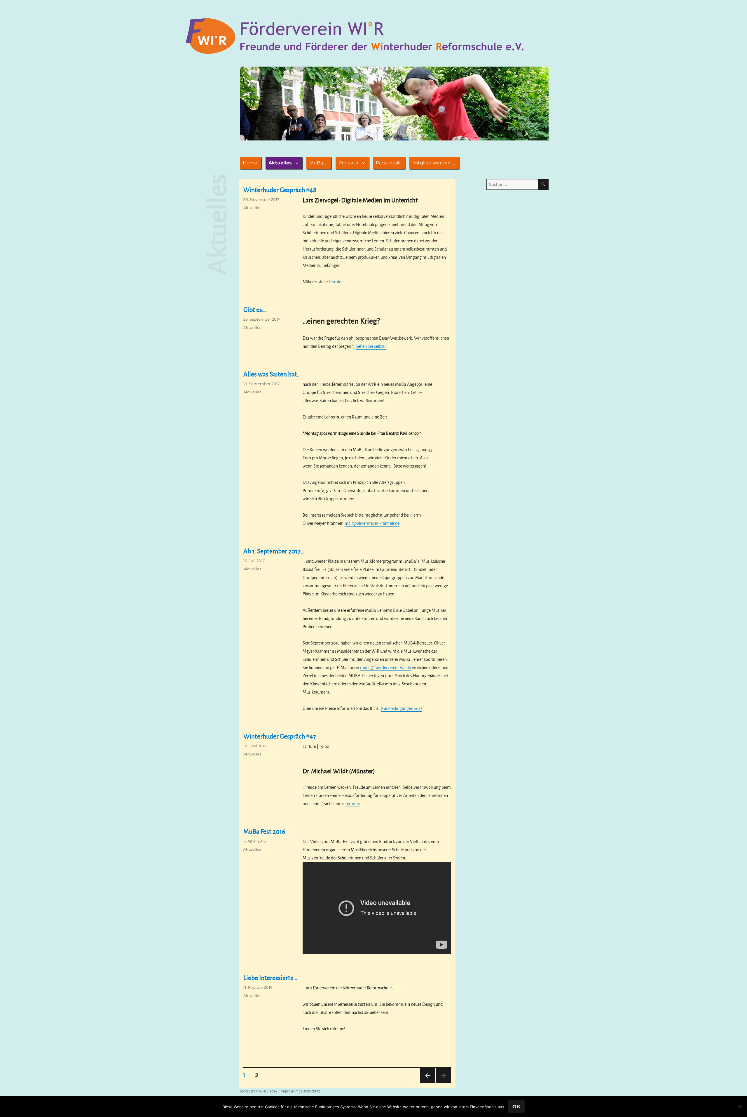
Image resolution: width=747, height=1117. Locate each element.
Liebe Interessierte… (270, 977)
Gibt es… (254, 309)
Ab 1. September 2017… (274, 550)
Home (250, 163)
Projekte (348, 163)
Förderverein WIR (252, 1091)
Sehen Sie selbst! (371, 346)
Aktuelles (280, 163)
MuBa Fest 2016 (264, 831)
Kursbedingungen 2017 (401, 708)
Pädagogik (388, 163)
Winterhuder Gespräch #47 (279, 736)
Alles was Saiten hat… (272, 373)
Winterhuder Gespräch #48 (279, 189)
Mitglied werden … (433, 163)
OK (516, 1106)
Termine (336, 282)
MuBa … (318, 163)
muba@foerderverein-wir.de (385, 667)
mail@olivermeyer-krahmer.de (372, 523)
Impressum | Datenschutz (300, 1091)
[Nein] (740, 1106)
